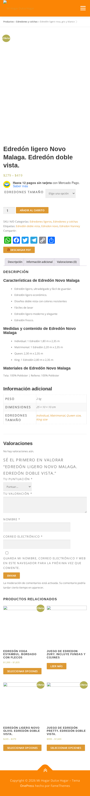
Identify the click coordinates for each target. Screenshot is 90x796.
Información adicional (39, 262)
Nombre (11, 519)
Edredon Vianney (69, 226)
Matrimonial (57, 415)
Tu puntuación (18, 479)
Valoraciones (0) (67, 262)
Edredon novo (49, 226)
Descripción (15, 262)
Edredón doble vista (28, 226)
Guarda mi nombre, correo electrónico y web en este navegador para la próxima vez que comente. (44, 563)
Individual (42, 415)
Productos (8, 21)
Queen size (73, 415)
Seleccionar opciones (22, 671)
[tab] (15, 262)
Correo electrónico (23, 536)
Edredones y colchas (27, 21)
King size (41, 419)
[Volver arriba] (45, 770)
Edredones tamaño (24, 192)
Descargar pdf (20, 249)
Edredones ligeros (41, 221)
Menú (82, 8)
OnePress (27, 786)
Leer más (56, 666)
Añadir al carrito (32, 210)
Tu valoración (17, 494)
